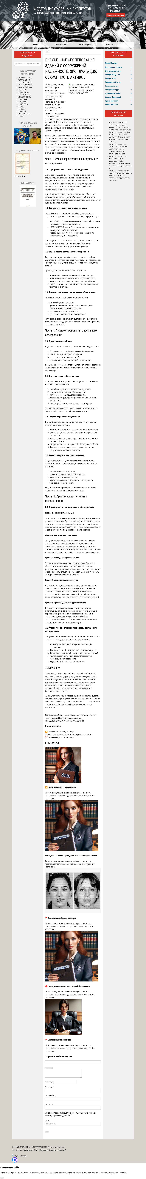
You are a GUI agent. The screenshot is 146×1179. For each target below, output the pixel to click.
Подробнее (123, 1173)
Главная (37, 44)
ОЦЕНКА (21, 107)
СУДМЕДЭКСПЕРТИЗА (25, 85)
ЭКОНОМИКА (22, 99)
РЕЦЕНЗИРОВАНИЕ (24, 114)
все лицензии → (19, 176)
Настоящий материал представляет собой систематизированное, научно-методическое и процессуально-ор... (120, 163)
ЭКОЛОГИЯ (22, 111)
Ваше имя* (49, 1087)
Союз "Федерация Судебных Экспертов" (50, 1150)
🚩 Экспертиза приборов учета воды (59, 737)
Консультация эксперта (118, 114)
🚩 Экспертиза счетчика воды (58, 1040)
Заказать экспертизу (115, 15)
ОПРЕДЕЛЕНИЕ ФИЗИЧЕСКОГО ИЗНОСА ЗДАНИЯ (64, 721)
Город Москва (111, 63)
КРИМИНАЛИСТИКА (24, 78)
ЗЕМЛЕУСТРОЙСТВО (25, 87)
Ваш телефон (50, 1096)
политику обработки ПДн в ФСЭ (57, 1116)
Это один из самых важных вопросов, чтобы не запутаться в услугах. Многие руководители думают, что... (120, 175)
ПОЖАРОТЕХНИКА (24, 94)
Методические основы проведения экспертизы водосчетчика (69, 734)
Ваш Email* (49, 1082)
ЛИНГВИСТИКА (23, 104)
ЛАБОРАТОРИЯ (23, 102)
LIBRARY (47, 52)
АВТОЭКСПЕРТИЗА (24, 97)
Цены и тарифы (85, 44)
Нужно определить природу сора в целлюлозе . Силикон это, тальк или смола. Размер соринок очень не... (120, 137)
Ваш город (49, 1104)
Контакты (109, 44)
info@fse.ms (116, 11)
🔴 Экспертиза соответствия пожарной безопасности (67, 986)
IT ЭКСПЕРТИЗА (23, 92)
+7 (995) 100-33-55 (116, 8)
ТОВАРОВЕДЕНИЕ (24, 80)
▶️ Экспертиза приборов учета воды (59, 731)
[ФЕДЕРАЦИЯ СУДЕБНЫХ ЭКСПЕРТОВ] (20, 18)
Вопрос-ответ (61, 44)
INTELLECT (21, 109)
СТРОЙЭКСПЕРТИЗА (25, 83)
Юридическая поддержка (27, 54)
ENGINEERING (22, 90)
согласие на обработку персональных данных (69, 1113)
